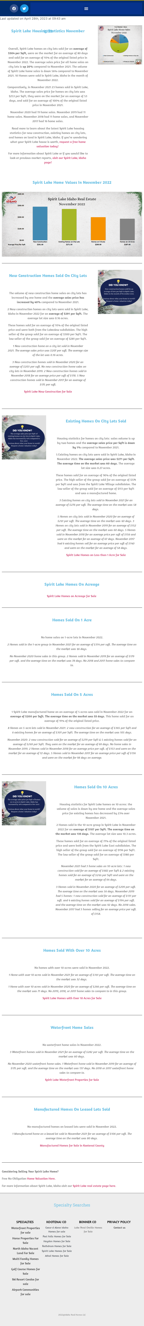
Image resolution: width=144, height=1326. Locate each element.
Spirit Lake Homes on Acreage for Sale (72, 596)
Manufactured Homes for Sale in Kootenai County (72, 1145)
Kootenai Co (56, 1222)
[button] (14, 8)
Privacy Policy (119, 1222)
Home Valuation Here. (41, 1179)
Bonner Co (87, 1222)
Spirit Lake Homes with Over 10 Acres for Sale (72, 998)
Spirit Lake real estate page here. (94, 1186)
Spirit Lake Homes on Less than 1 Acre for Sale (96, 555)
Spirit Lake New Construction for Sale (48, 391)
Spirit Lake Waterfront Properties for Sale (72, 1080)
